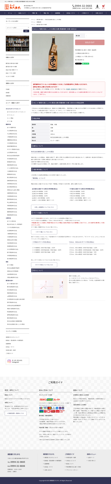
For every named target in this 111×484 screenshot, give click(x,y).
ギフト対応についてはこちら (44, 265)
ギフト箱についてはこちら (44, 232)
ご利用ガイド (85, 13)
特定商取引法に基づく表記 (73, 467)
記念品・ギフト (71, 13)
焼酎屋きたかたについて (12, 337)
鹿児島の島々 (40, 19)
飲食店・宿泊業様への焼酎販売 (14, 340)
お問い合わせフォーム (94, 417)
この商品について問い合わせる (84, 56)
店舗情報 (57, 13)
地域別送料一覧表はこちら (16, 413)
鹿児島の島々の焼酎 (42, 24)
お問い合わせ (99, 13)
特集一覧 (34, 13)
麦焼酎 (8, 92)
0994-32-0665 (82, 419)
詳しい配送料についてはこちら (44, 207)
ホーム (10, 13)
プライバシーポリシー (72, 470)
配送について (70, 464)
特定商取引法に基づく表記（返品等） (86, 50)
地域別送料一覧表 (11, 350)
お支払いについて (71, 460)
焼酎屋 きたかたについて (51, 457)
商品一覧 (46, 13)
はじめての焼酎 (10, 76)
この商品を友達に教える (82, 53)
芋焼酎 (8, 89)
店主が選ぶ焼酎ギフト (12, 70)
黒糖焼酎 (39, 22)
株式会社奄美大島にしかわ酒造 (53, 19)
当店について (22, 13)
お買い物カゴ (91, 460)
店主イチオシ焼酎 (11, 73)
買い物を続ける (79, 60)
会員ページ (91, 457)
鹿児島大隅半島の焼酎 (12, 63)
